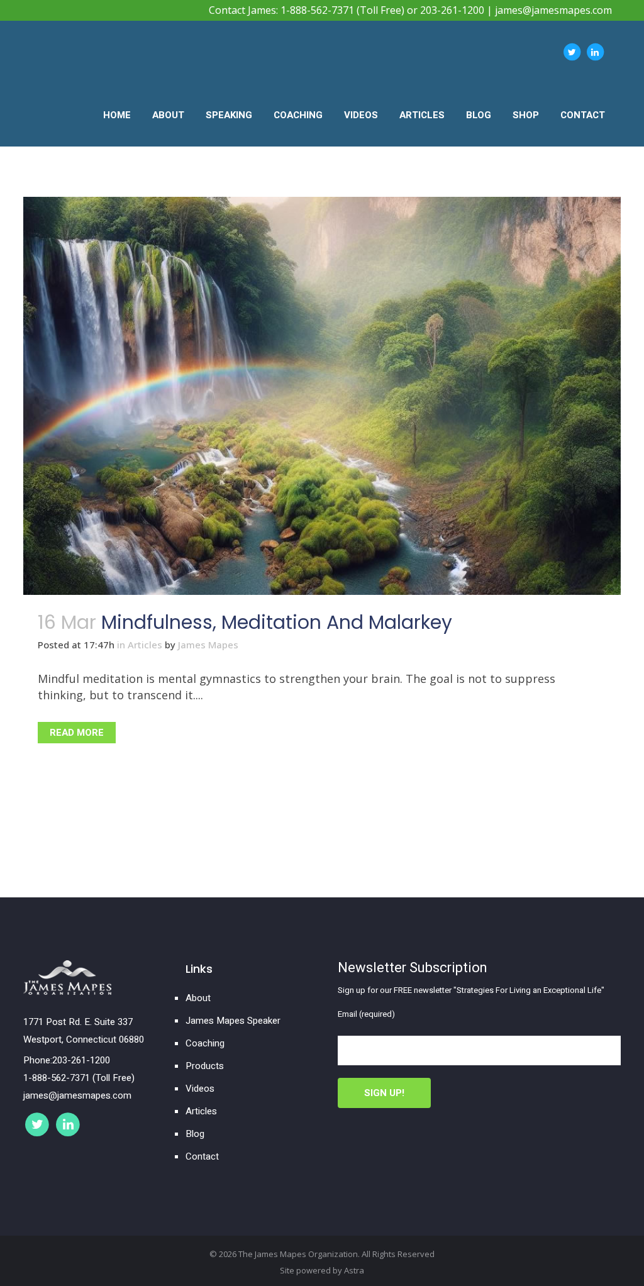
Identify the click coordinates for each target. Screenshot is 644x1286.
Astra (354, 1270)
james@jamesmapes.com (553, 10)
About (198, 998)
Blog (195, 1134)
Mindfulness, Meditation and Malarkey (276, 622)
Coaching (205, 1043)
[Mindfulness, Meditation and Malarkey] (322, 396)
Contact (202, 1156)
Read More (77, 733)
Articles (145, 644)
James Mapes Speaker (233, 1021)
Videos (200, 1089)
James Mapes (208, 644)
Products (205, 1066)
